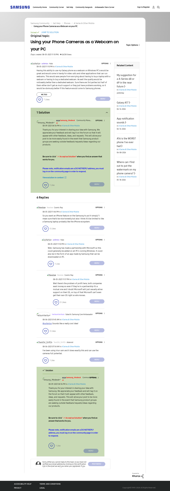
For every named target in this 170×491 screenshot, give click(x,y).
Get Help (69, 7)
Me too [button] (44, 95)
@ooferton (47, 323)
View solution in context (53, 177)
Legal (42, 488)
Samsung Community (40, 23)
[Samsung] (20, 7)
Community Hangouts (84, 7)
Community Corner (56, 7)
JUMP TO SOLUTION (50, 32)
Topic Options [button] (132, 45)
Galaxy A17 (122, 102)
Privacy (17, 488)
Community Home (40, 7)
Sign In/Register (143, 7)
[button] (106, 63)
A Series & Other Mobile (84, 23)
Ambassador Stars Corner (104, 7)
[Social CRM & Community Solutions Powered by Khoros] (137, 475)
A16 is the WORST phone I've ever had (126, 142)
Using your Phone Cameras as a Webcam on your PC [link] (56, 26)
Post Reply (96, 464)
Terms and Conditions (50, 484)
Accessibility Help (22, 484)
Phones (67, 23)
